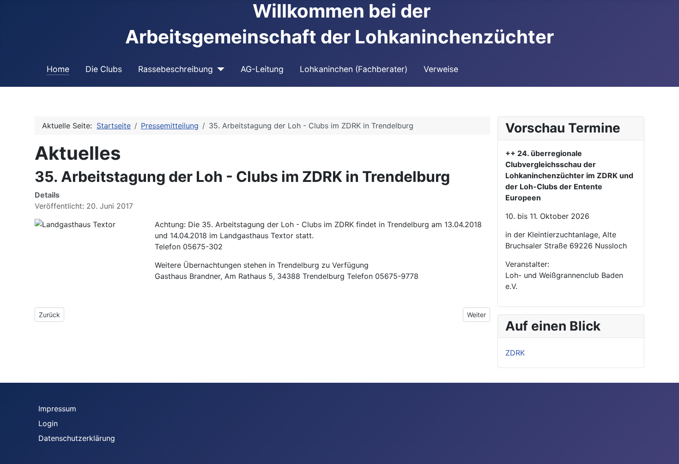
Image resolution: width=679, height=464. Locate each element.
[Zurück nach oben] (667, 452)
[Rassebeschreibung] (218, 69)
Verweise (441, 69)
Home (58, 69)
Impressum (57, 408)
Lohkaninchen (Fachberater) (353, 69)
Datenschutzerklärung (76, 438)
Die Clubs (103, 69)
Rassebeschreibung (175, 69)
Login (48, 423)
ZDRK (515, 352)
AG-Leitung (262, 69)
